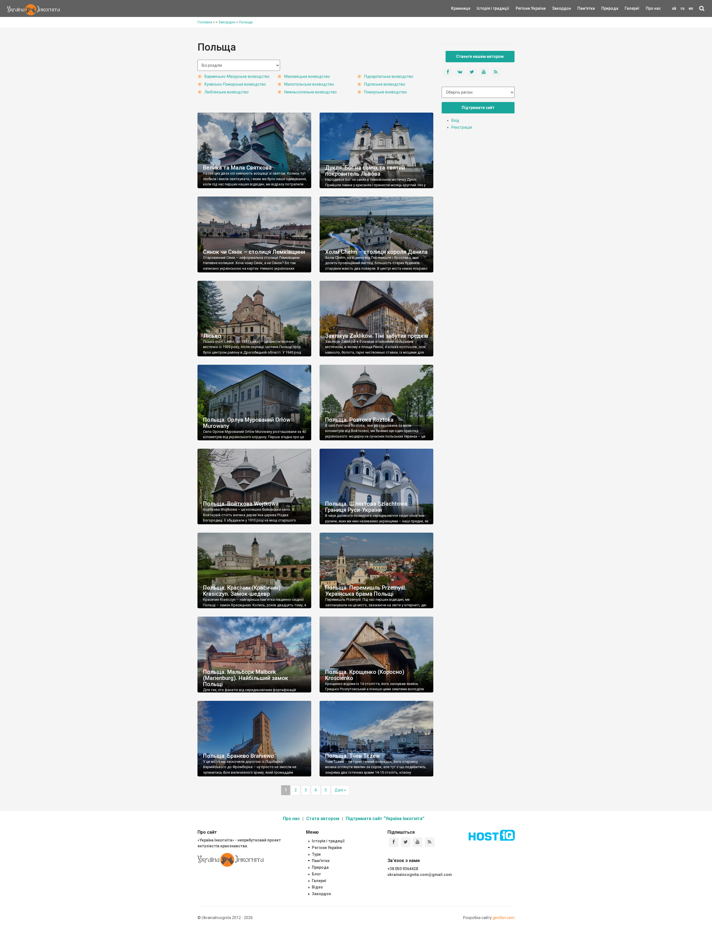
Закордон (557, 8)
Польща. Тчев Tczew (352, 756)
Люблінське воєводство (226, 92)
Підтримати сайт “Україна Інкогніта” (385, 818)
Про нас (653, 8)
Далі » (340, 790)
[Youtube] (417, 842)
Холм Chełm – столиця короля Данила (376, 252)
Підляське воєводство (384, 84)
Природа (605, 8)
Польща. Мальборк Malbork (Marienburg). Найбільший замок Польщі (245, 678)
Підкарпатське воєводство (388, 76)
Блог (316, 874)
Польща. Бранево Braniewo (238, 756)
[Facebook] (394, 842)
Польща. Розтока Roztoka (359, 419)
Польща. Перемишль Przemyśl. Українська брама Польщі (365, 590)
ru (682, 8)
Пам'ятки (581, 8)
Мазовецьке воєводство (307, 76)
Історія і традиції (485, 8)
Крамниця (460, 8)
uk (674, 8)
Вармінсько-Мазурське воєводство (237, 76)
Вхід (455, 120)
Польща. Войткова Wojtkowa (241, 503)
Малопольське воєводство (309, 84)
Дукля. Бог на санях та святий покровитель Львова (365, 170)
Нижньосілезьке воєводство (310, 92)
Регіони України (523, 8)
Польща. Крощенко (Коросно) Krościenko (364, 675)
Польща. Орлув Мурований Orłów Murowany (246, 422)
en (691, 8)
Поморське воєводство (385, 92)
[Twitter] (406, 842)
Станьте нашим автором (480, 56)
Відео (317, 887)
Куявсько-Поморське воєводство (235, 84)
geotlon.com (504, 917)
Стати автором (322, 818)
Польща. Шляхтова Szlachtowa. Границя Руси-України (367, 506)
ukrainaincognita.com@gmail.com (419, 874)
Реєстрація (461, 127)
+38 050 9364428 (402, 869)
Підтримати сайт (478, 107)
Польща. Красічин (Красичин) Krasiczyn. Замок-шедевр (242, 590)
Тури (316, 854)
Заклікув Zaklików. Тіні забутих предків (376, 335)
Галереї (632, 8)
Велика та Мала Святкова (237, 167)
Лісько (212, 335)
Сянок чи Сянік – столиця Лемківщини (254, 252)
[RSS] (429, 842)
